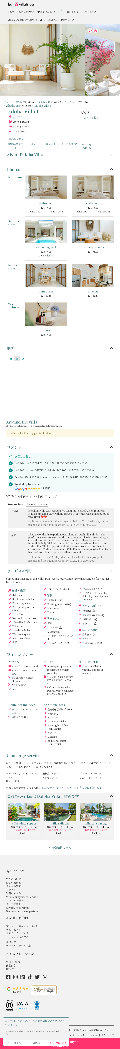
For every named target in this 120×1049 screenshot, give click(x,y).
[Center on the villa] (23, 358)
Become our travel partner (22, 911)
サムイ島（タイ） (16, 929)
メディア (11, 889)
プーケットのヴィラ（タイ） (22, 926)
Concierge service (87, 145)
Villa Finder (13, 962)
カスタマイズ (14, 1042)
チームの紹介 (13, 904)
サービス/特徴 (69, 144)
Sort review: (16, 504)
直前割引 (11, 965)
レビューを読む (90, 117)
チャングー (18, 117)
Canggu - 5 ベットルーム (96, 826)
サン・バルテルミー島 (18, 945)
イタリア (11, 942)
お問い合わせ (67, 19)
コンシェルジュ (15, 900)
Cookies (94, 1034)
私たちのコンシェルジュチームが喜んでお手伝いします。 (74, 787)
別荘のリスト (91, 11)
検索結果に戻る (26, 11)
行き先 (11, 11)
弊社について (13, 879)
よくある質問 (13, 886)
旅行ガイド (12, 969)
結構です (36, 1042)
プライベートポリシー (76, 1034)
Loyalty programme (18, 907)
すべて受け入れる (58, 1042)
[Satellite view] (11, 358)
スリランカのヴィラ (17, 933)
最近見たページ (74, 11)
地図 (32, 144)
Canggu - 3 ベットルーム (60, 826)
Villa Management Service (22, 19)
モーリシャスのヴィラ (18, 937)
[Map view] (17, 358)
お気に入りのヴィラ (51, 11)
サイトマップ (107, 1034)
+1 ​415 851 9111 (50, 19)
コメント (51, 144)
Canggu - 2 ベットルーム (24, 826)
